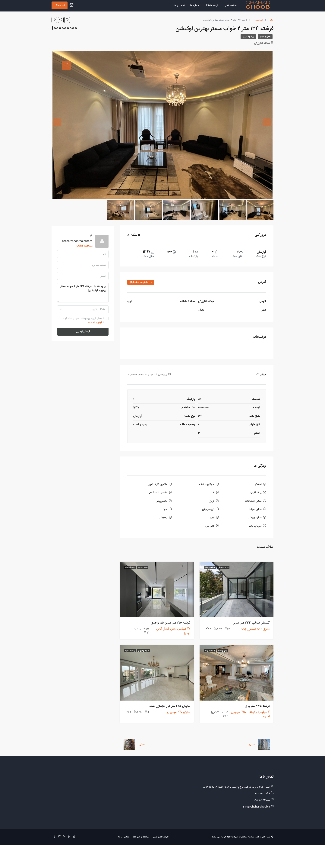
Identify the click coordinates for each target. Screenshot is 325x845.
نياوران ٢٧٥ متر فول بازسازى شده (169, 706)
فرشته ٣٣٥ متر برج (257, 706)
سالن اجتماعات (253, 501)
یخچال (163, 517)
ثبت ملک (60, 5)
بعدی (141, 744)
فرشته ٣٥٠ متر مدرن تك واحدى (170, 622)
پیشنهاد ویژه (248, 36)
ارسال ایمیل (83, 331)
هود (165, 509)
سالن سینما (255, 509)
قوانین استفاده (94, 323)
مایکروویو (161, 501)
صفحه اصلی (230, 5)
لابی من (209, 526)
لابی (212, 517)
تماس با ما (179, 5)
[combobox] (83, 309)
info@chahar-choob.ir (256, 807)
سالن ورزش (255, 517)
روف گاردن (256, 492)
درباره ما (194, 5)
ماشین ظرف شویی (157, 484)
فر (213, 492)
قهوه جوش (208, 509)
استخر (258, 484)
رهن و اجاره (265, 36)
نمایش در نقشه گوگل (139, 282)
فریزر (211, 501)
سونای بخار (255, 526)
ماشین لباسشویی (157, 492)
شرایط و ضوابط (141, 837)
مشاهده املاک (84, 246)
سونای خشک (206, 484)
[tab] (66, 65)
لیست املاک (211, 5)
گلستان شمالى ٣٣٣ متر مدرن (251, 622)
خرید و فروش (223, 567)
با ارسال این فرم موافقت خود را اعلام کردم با (83, 320)
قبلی (252, 744)
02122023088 (262, 793)
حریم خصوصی (161, 837)
